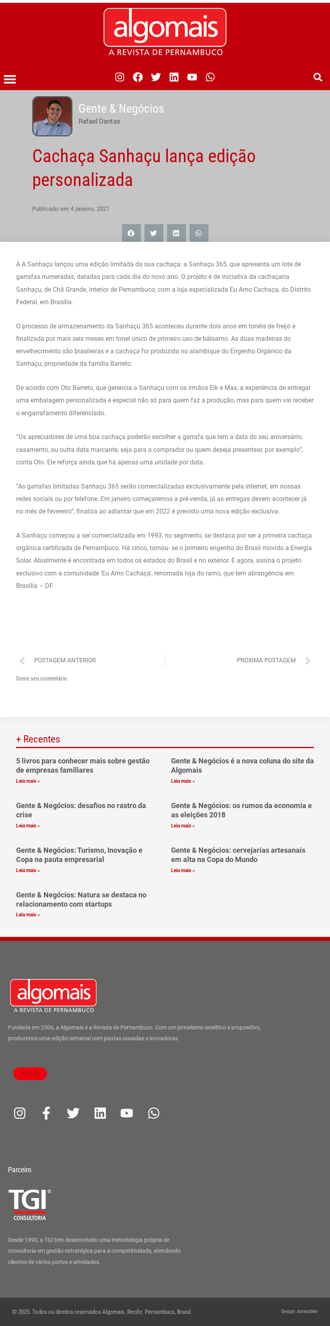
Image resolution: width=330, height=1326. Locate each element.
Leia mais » (28, 781)
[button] (10, 79)
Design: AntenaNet (299, 1311)
